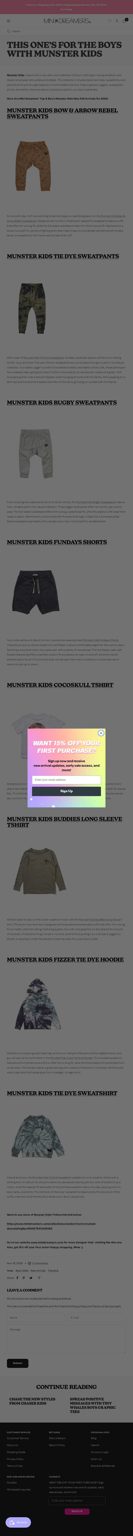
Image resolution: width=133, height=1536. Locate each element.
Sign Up (66, 791)
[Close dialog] (101, 733)
